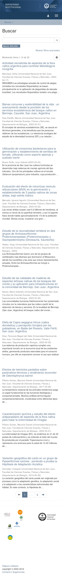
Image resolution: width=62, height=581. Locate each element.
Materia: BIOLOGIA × (11, 46)
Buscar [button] (8, 22)
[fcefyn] (22, 512)
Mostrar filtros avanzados (48, 50)
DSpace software (10, 565)
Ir (57, 40)
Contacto (6, 571)
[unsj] (9, 514)
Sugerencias (19, 571)
